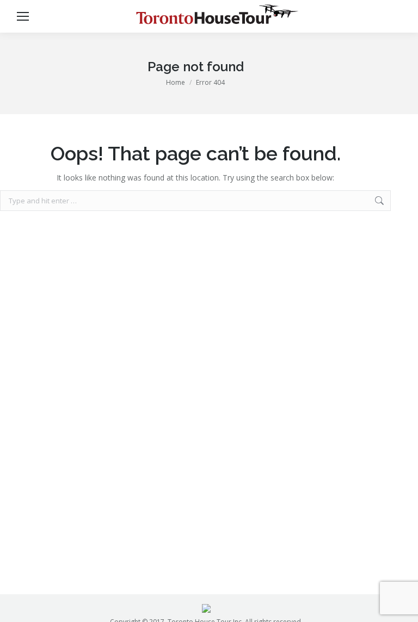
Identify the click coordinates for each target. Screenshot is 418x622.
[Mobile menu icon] (22, 16)
